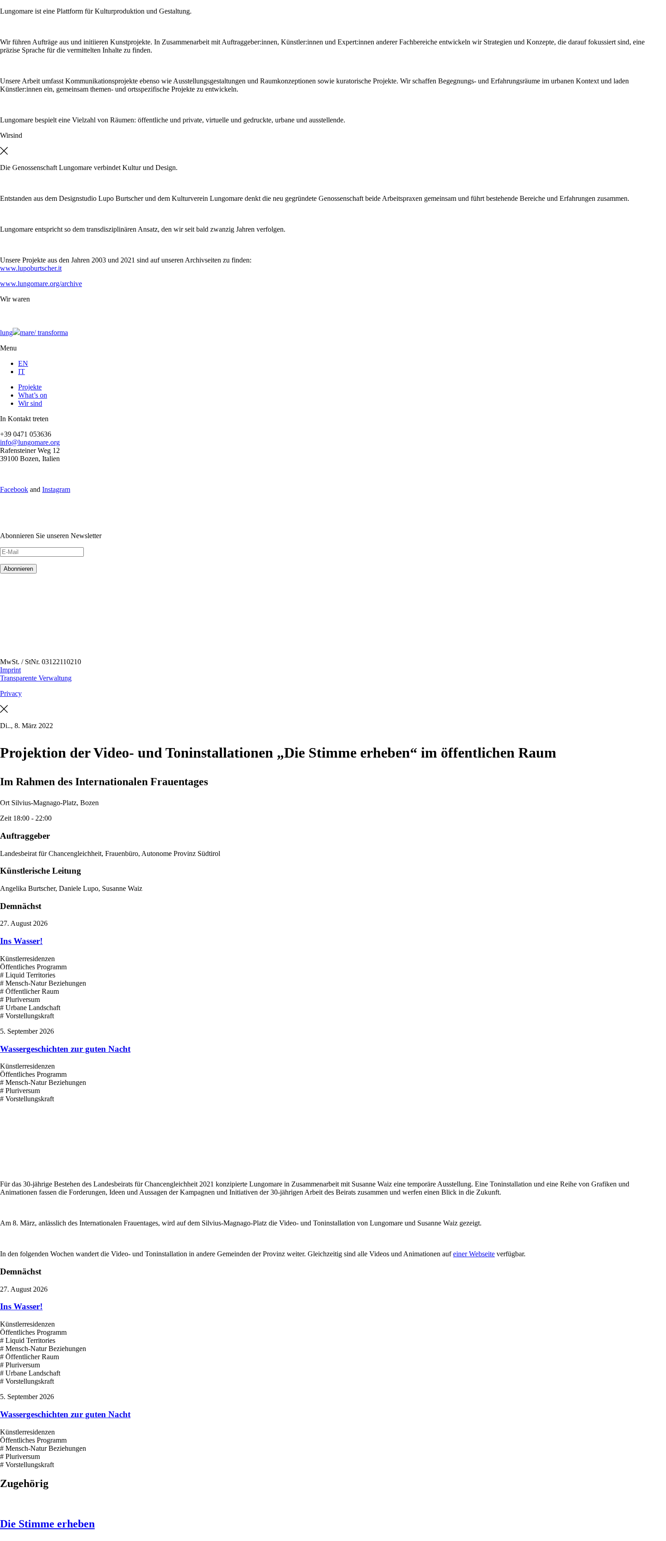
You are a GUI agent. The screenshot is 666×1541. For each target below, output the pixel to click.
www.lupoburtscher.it (31, 268)
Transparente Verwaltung (36, 678)
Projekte (30, 387)
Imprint (10, 670)
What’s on (32, 395)
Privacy (11, 693)
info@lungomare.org (30, 442)
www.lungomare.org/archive (41, 283)
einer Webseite (474, 1254)
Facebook (14, 489)
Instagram (56, 489)
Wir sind (30, 403)
